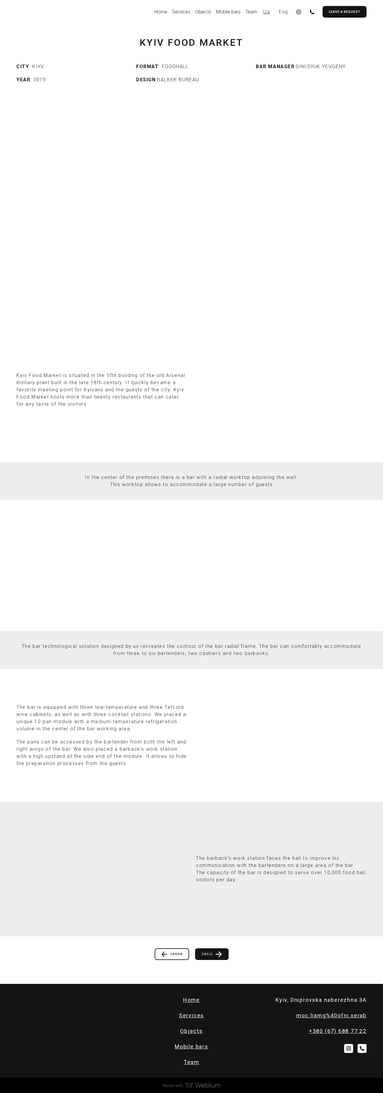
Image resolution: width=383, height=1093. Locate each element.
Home (160, 12)
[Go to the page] (38, 12)
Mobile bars (228, 12)
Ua (266, 12)
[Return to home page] (38, 1000)
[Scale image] (101, 565)
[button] (298, 11)
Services (181, 12)
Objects (203, 12)
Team (251, 12)
